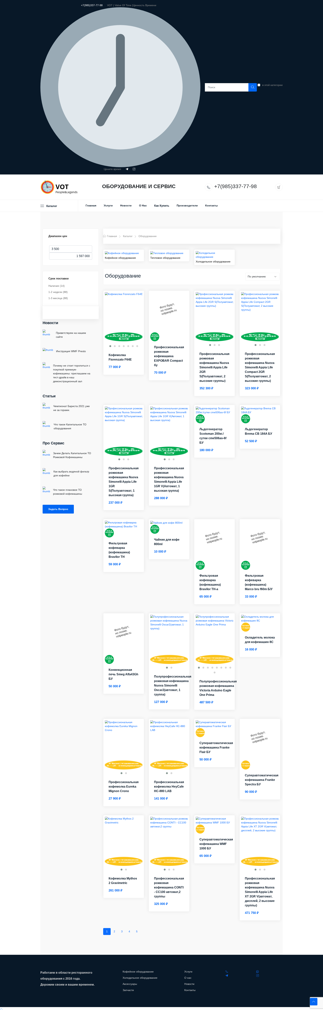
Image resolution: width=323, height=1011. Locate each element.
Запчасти (128, 990)
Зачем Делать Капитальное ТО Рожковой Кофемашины (72, 455)
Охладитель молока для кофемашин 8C (260, 640)
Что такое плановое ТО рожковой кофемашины (67, 491)
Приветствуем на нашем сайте (71, 334)
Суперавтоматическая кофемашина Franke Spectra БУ (261, 780)
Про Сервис (53, 443)
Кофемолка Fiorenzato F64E (120, 357)
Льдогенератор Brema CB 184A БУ (258, 431)
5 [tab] (137, 931)
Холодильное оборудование (213, 261)
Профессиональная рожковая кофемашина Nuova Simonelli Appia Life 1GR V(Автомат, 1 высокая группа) (169, 479)
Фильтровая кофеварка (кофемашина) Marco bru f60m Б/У (259, 582)
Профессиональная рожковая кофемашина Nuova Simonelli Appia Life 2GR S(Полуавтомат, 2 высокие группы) (214, 367)
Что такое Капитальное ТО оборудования (70, 426)
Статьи (49, 396)
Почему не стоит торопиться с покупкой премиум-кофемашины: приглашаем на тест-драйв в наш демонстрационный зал (71, 373)
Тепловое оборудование (165, 257)
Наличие (56, 285)
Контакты (211, 205)
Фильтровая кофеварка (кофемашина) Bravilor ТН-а (210, 582)
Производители (187, 205)
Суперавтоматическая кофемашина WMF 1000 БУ (216, 844)
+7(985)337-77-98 (92, 5)
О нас (143, 205)
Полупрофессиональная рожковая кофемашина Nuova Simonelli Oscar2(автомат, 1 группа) (172, 685)
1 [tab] (107, 931)
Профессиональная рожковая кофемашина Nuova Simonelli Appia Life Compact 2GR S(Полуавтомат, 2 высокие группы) (260, 367)
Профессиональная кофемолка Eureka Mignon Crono (124, 786)
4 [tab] (129, 931)
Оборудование (148, 236)
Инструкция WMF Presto (71, 351)
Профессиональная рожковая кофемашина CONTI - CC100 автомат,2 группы (169, 887)
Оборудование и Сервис (139, 186)
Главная (91, 205)
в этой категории (272, 85)
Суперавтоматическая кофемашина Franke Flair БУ (216, 747)
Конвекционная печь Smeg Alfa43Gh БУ (123, 674)
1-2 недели (58, 291)
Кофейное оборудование (120, 257)
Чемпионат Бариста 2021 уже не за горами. (71, 408)
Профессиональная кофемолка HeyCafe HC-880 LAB (169, 786)
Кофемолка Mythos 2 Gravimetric (123, 881)
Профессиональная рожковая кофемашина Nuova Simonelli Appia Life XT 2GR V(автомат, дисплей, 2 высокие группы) (260, 892)
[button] (110, 346)
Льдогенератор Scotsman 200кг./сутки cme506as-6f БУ (212, 436)
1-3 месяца (58, 298)
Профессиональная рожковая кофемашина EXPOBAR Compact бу (169, 356)
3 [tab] (122, 931)
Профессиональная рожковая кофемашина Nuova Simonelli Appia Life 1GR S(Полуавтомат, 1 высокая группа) (124, 482)
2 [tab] (114, 931)
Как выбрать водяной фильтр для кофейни (71, 473)
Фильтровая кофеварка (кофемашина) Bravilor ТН (119, 550)
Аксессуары (130, 983)
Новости (126, 205)
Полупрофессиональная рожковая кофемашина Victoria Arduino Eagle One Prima (218, 688)
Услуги (108, 205)
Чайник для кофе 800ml (166, 542)
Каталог (128, 236)
